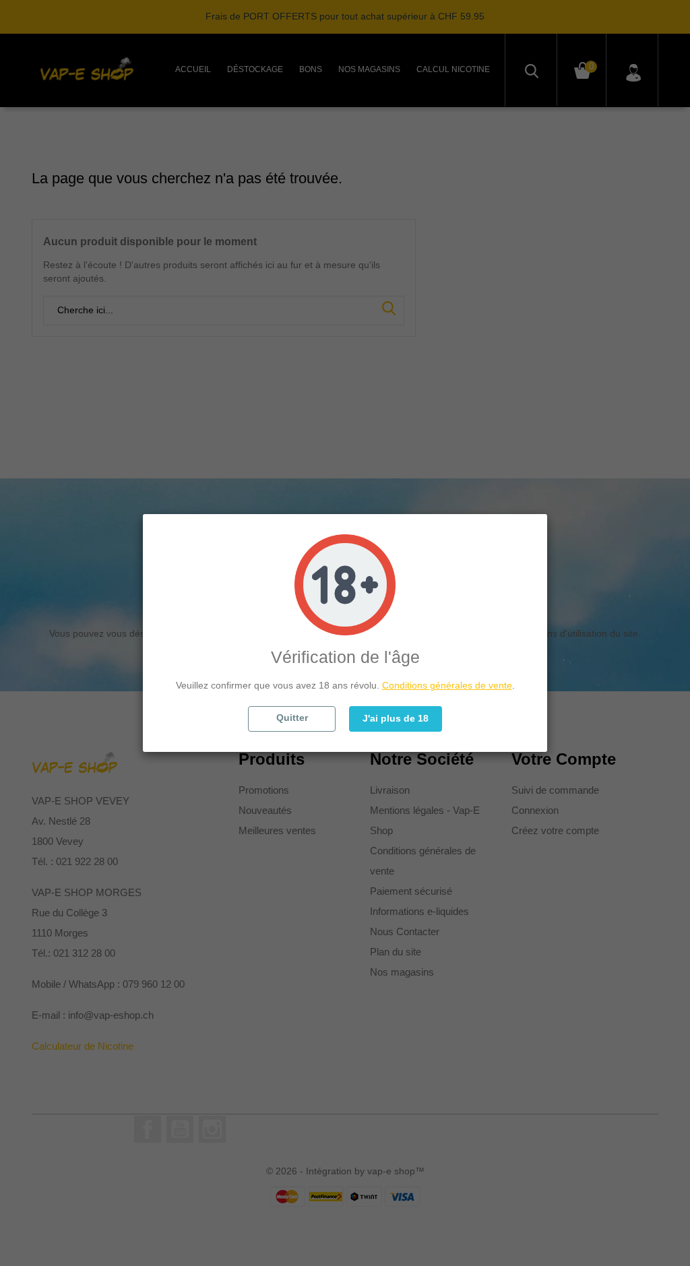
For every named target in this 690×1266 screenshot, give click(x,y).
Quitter (292, 717)
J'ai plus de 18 (396, 718)
